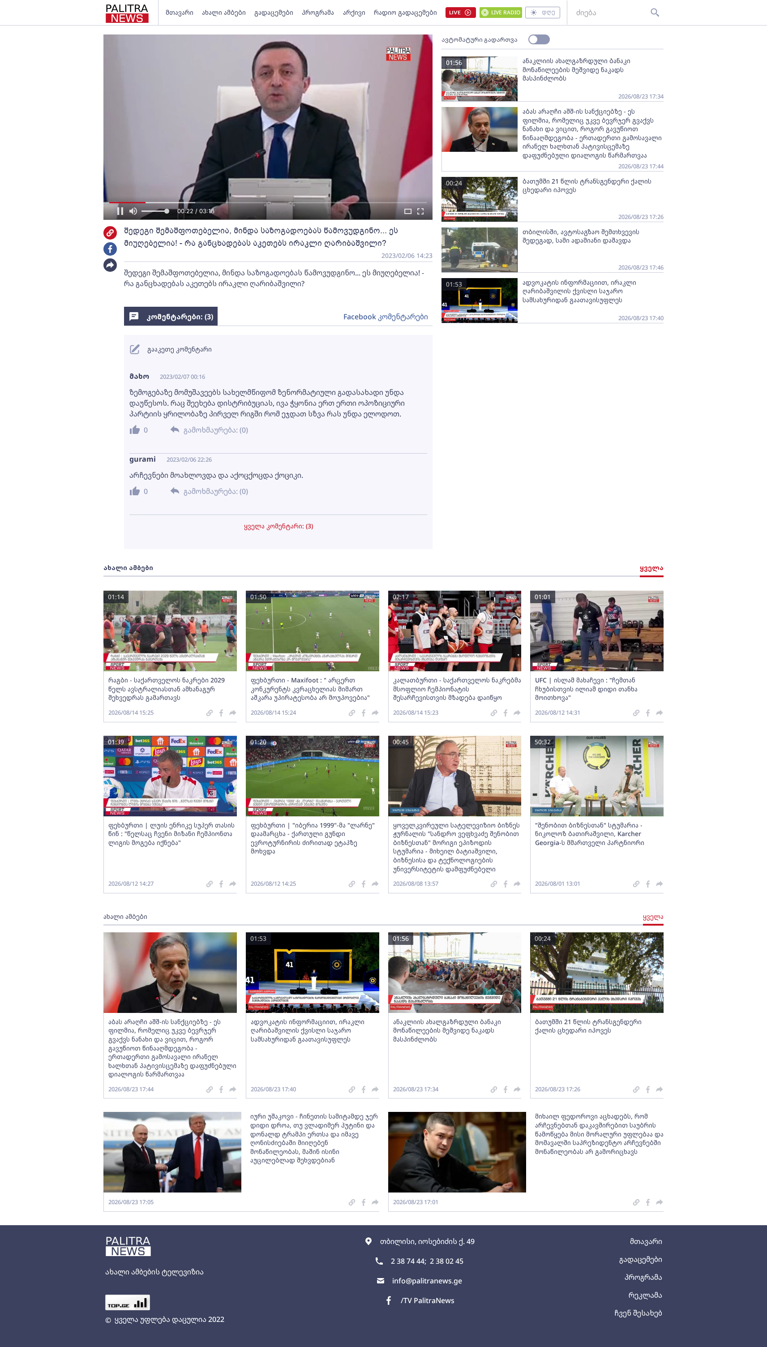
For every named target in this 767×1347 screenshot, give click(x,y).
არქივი (354, 12)
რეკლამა (645, 1295)
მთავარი (179, 12)
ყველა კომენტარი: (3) (278, 526)
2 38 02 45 (446, 1261)
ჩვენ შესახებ (638, 1313)
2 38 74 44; (408, 1261)
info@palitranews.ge (427, 1281)
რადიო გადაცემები (405, 12)
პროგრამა (318, 12)
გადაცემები (273, 12)
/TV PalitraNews (427, 1300)
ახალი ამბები (224, 12)
